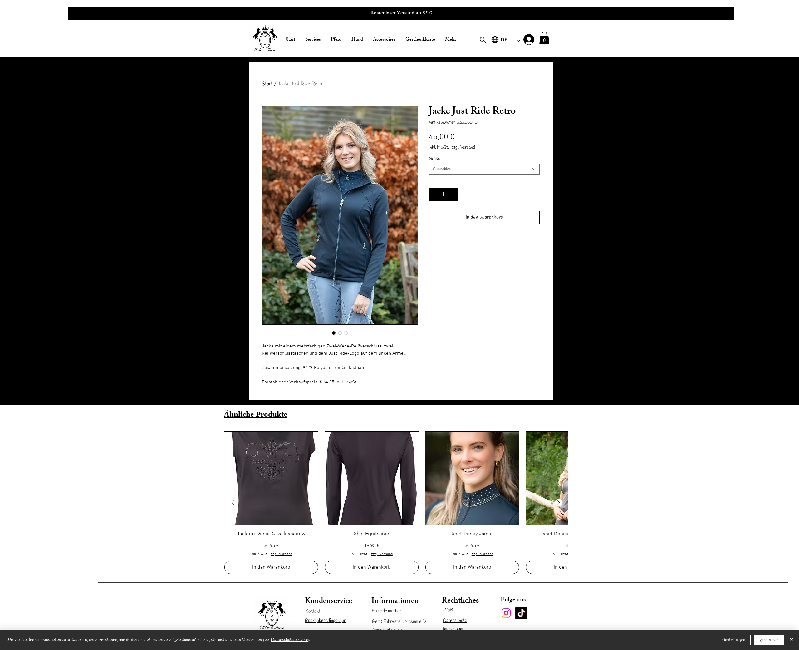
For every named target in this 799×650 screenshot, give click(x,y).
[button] (401, 13)
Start (267, 84)
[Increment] (452, 194)
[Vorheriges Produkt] (233, 502)
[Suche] (483, 40)
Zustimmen (769, 640)
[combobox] (484, 169)
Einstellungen (733, 640)
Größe (436, 158)
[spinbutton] (443, 194)
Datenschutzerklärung (291, 640)
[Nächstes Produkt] (558, 502)
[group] (396, 502)
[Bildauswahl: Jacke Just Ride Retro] (334, 333)
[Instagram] (506, 613)
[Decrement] (434, 194)
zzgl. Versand (463, 147)
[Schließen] (791, 640)
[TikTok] (521, 613)
